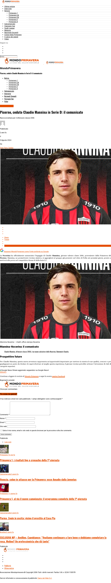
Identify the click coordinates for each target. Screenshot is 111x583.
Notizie (7, 11)
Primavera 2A (14, 15)
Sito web (3, 426)
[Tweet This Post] (57, 230)
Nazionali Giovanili (11, 33)
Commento (4, 415)
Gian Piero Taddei (6, 148)
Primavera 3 (13, 20)
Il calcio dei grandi (11, 37)
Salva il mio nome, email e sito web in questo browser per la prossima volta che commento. (37, 430)
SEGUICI (3, 372)
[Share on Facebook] (57, 228)
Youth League (9, 28)
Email (2, 422)
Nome (3, 418)
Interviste (8, 9)
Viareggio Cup (9, 26)
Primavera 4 (13, 22)
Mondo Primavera (32, 376)
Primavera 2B (14, 17)
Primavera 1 (13, 13)
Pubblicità (7, 565)
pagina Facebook (58, 376)
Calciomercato (9, 24)
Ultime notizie (9, 7)
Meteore (7, 30)
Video (6, 39)
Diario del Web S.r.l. (45, 578)
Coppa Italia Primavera (12, 35)
